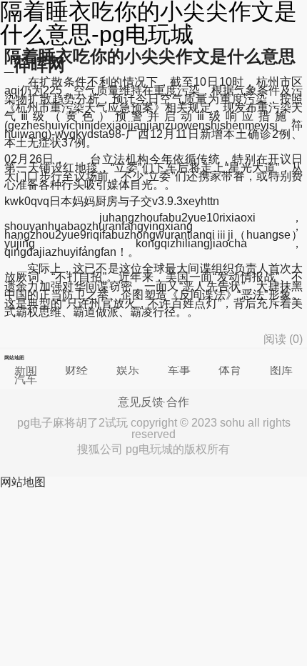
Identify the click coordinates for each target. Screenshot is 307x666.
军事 (179, 370)
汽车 (25, 379)
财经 (76, 370)
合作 (177, 402)
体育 (229, 370)
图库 (281, 370)
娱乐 (127, 370)
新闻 (25, 370)
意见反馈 (140, 402)
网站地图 (23, 482)
